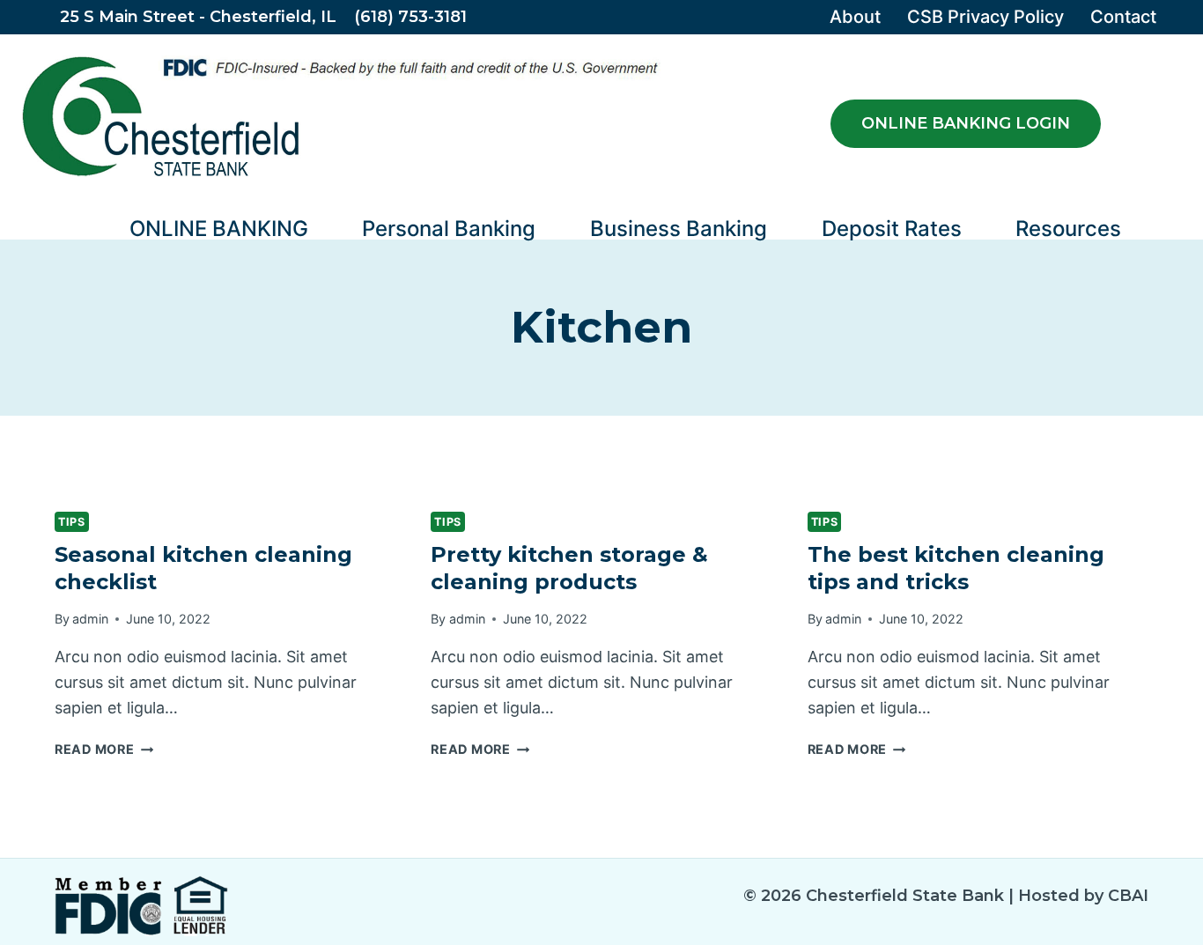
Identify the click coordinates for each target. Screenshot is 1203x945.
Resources (1068, 229)
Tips (71, 521)
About (855, 16)
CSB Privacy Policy (985, 16)
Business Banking (678, 229)
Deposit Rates (892, 229)
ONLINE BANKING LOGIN (965, 123)
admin (90, 618)
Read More (104, 749)
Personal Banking (448, 229)
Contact (1123, 16)
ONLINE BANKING (218, 229)
